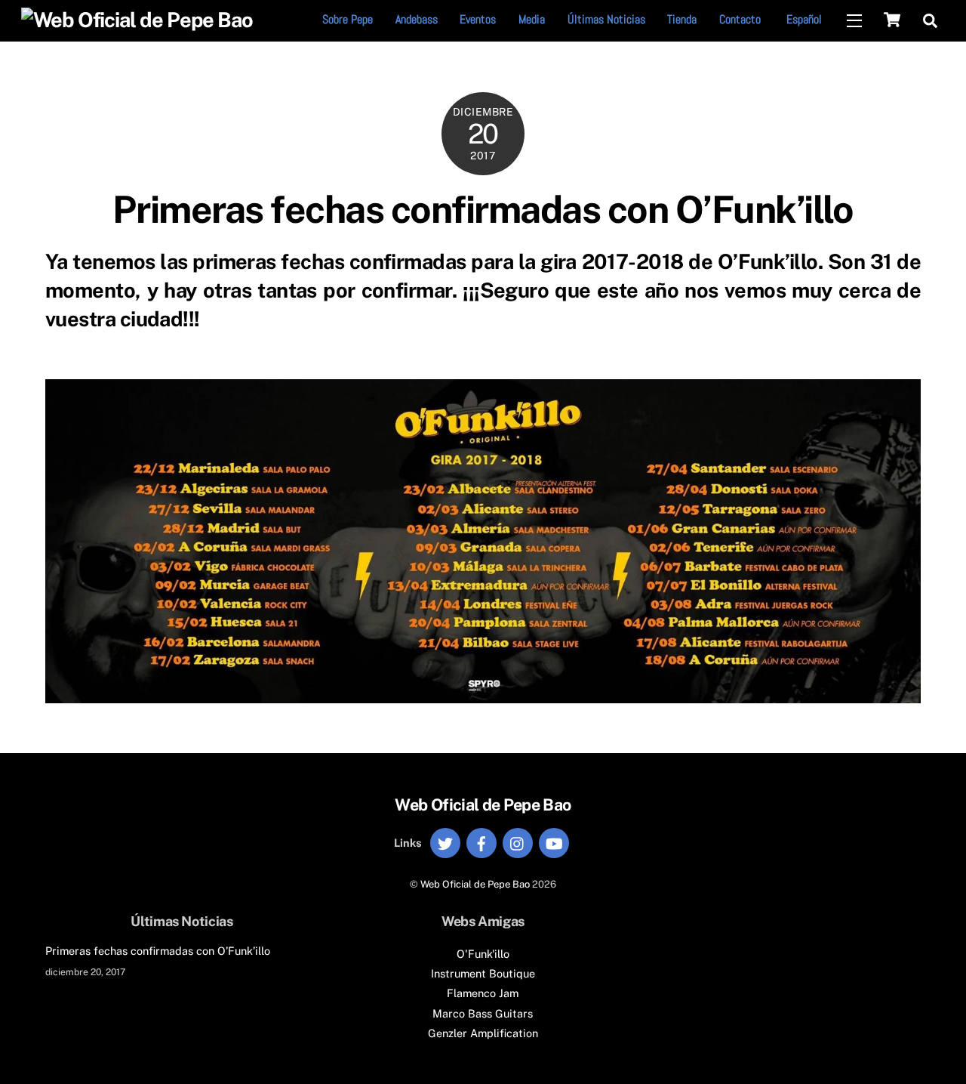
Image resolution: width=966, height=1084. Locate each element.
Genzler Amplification (483, 1033)
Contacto (740, 19)
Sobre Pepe (347, 19)
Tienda (682, 19)
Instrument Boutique (483, 973)
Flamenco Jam (482, 993)
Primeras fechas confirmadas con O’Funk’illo (482, 209)
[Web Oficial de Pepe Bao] (137, 20)
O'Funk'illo (483, 953)
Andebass (416, 19)
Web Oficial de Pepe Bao (475, 884)
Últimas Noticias (606, 19)
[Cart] (892, 20)
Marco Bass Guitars (482, 1013)
